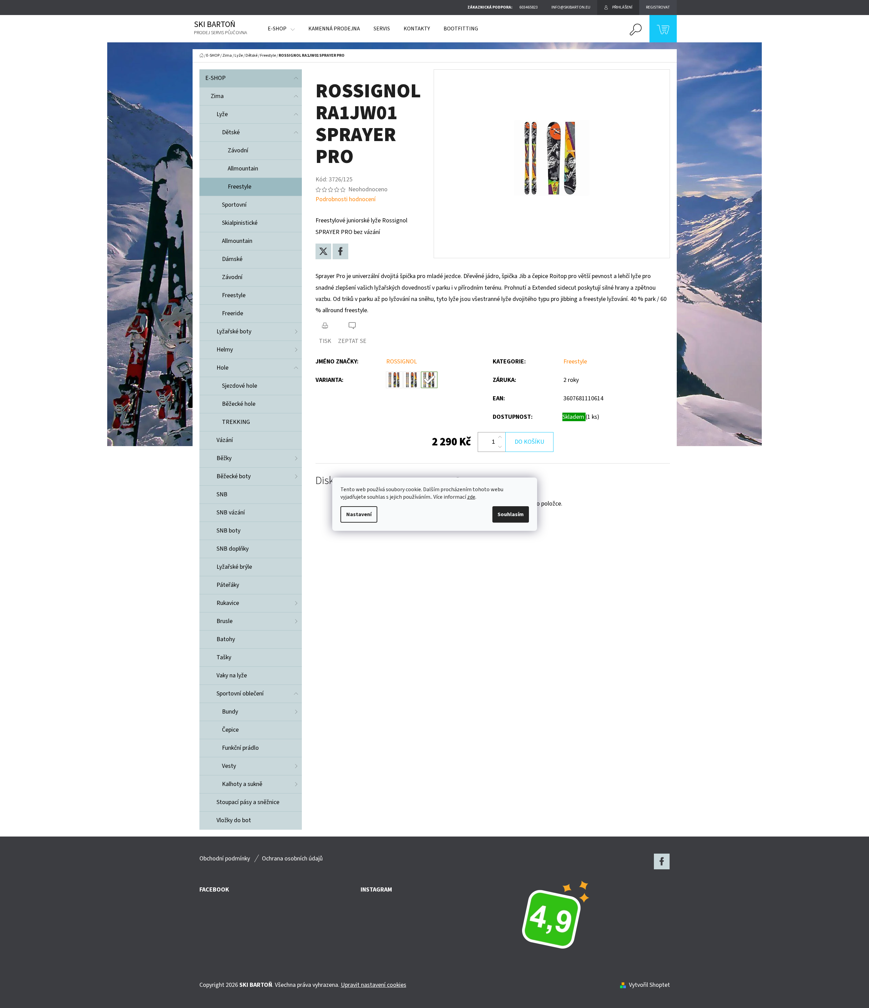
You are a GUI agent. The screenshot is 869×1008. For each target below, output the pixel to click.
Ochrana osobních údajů (292, 858)
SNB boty (228, 530)
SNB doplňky (232, 548)
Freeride (232, 313)
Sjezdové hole (239, 386)
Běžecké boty (233, 476)
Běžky (224, 458)
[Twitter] (323, 251)
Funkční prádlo (240, 748)
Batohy (225, 639)
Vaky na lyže (231, 675)
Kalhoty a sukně (242, 784)
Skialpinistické (239, 223)
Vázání (224, 440)
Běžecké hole (238, 404)
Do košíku (529, 442)
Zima (217, 96)
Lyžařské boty (233, 331)
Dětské (231, 132)
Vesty (229, 766)
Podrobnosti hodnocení (346, 199)
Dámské (232, 259)
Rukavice (227, 603)
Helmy (224, 349)
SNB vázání (230, 512)
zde (471, 497)
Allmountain (243, 168)
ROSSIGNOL (401, 361)
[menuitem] (281, 28)
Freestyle (239, 186)
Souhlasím (510, 514)
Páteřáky (227, 585)
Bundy (230, 711)
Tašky (223, 657)
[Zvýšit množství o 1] (499, 437)
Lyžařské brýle (234, 567)
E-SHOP (215, 78)
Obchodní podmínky (224, 858)
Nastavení (359, 514)
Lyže (222, 114)
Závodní (238, 150)
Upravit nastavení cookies (373, 985)
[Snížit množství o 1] (499, 447)
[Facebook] (340, 251)
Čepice (230, 730)
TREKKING (236, 422)
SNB (221, 494)
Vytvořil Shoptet (649, 985)
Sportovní (234, 205)
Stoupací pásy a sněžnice (247, 802)
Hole (222, 367)
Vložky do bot (233, 820)
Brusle (224, 621)
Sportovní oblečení (240, 693)
